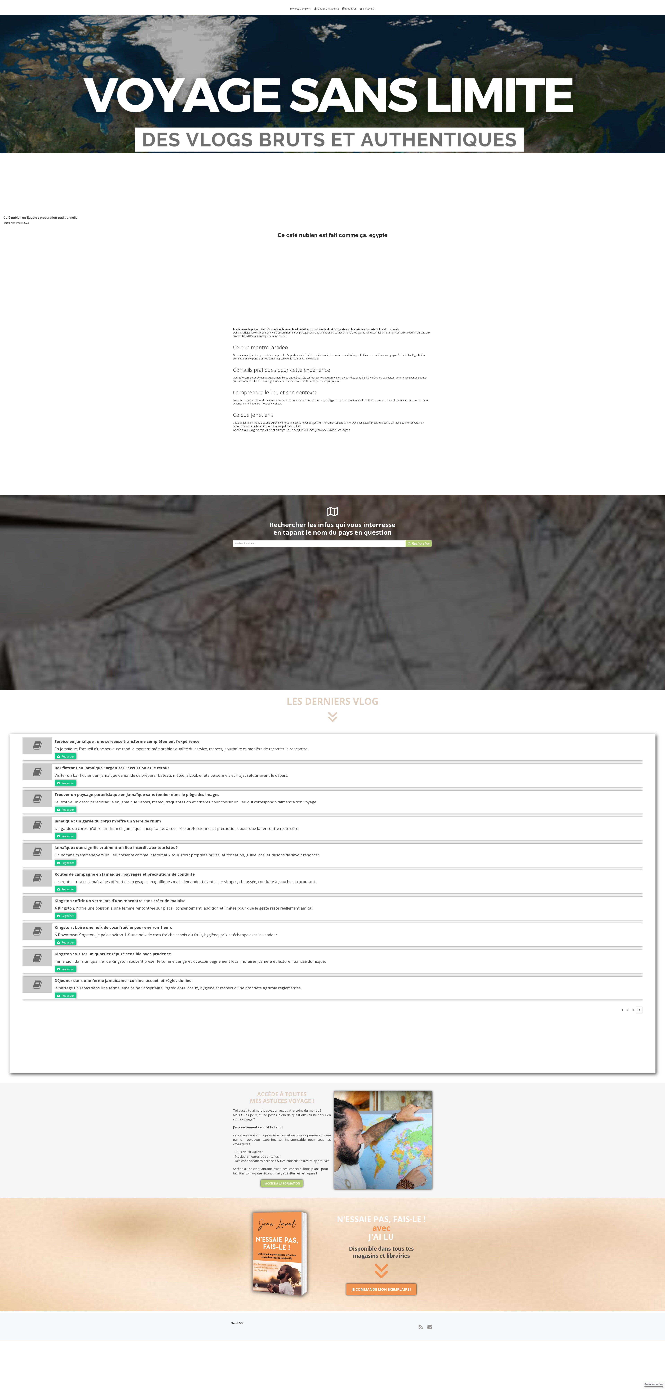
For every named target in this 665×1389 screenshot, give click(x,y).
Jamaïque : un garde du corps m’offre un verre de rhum (108, 820)
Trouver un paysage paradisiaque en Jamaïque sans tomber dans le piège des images (137, 794)
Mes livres (350, 8)
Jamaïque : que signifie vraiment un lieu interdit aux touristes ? (116, 847)
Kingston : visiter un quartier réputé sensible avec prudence (113, 953)
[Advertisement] (332, 188)
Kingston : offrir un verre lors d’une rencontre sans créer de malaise (120, 900)
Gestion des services (653, 1384)
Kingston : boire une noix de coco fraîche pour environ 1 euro (113, 927)
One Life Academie (328, 8)
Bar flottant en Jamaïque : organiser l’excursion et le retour (112, 767)
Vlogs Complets (301, 8)
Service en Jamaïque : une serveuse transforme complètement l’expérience (127, 741)
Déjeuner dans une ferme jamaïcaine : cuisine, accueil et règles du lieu (123, 980)
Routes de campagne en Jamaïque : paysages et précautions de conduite (125, 874)
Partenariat (368, 8)
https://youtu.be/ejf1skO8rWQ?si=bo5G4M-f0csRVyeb (311, 430)
